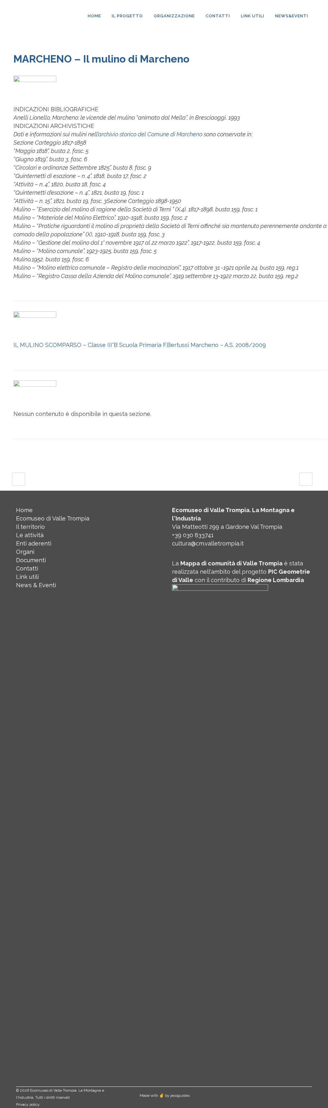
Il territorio (30, 526)
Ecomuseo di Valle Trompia (52, 518)
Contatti (27, 568)
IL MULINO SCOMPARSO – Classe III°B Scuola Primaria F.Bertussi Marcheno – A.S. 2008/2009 (139, 345)
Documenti (31, 560)
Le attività (30, 535)
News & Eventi (36, 585)
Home (24, 510)
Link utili (27, 576)
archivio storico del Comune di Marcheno (151, 134)
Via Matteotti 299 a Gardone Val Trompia (227, 526)
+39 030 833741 (193, 535)
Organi (25, 551)
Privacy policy (28, 1104)
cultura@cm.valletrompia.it (208, 543)
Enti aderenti (33, 543)
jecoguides (180, 1095)
